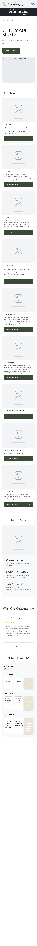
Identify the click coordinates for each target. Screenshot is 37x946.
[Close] (1, 4)
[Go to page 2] (18, 646)
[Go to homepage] (7, 21)
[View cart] (26, 20)
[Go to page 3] (20, 646)
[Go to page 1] (16, 646)
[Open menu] (32, 20)
